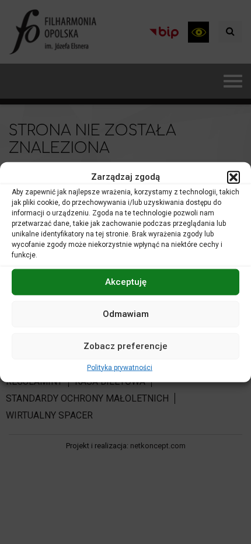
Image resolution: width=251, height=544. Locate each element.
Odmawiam (126, 314)
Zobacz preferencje (125, 346)
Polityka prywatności (119, 367)
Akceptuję (126, 282)
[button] (233, 177)
